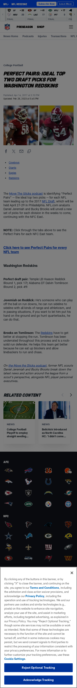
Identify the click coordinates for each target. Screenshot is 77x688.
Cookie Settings (14, 658)
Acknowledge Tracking (38, 680)
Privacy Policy (34, 596)
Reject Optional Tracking (38, 667)
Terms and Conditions (44, 587)
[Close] (72, 573)
